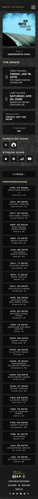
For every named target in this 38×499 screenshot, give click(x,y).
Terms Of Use (19, 489)
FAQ (19, 485)
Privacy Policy (26, 485)
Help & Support (12, 485)
